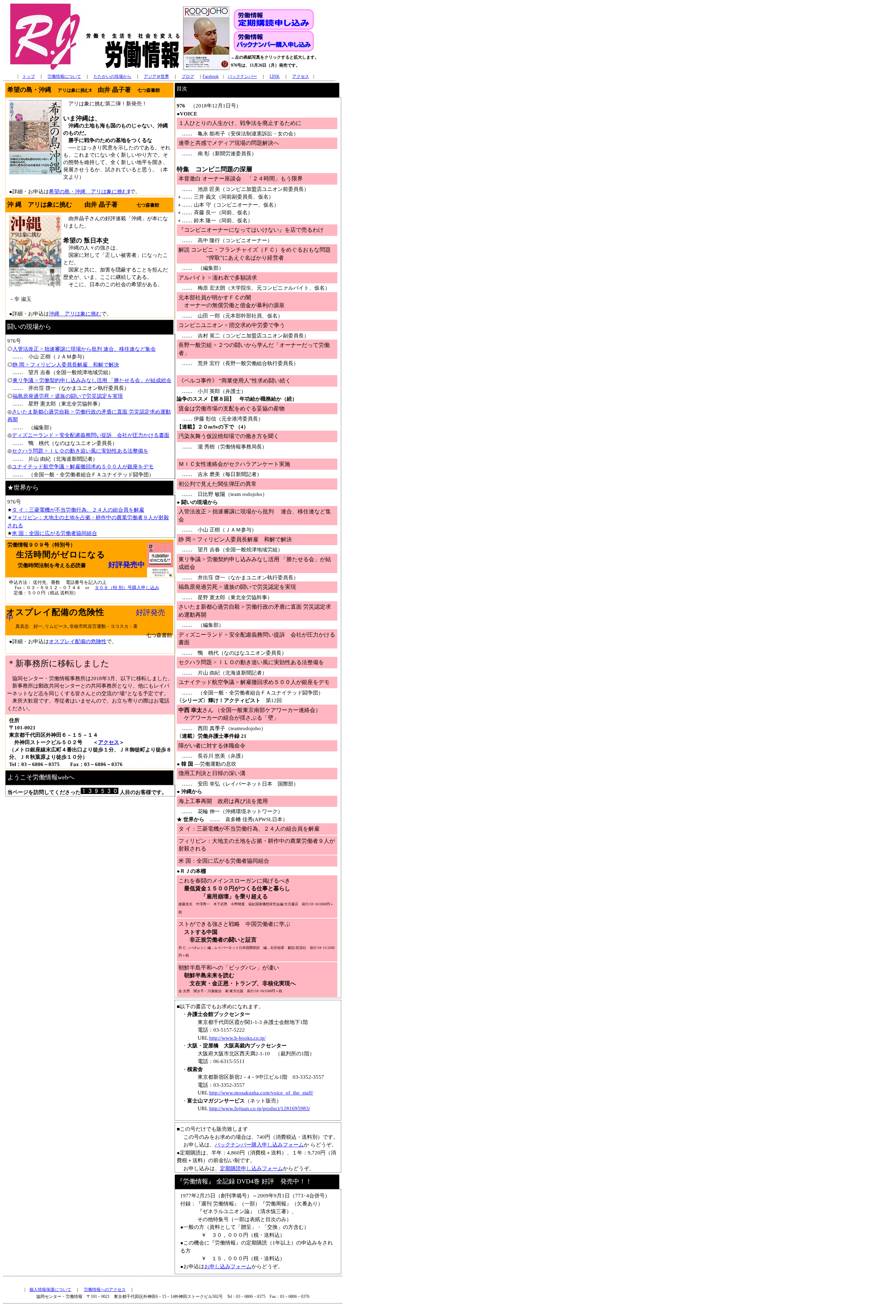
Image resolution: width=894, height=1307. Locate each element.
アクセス (300, 76)
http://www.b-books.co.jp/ (237, 1038)
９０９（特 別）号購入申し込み (127, 587)
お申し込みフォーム (227, 1266)
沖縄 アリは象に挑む (75, 314)
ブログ (188, 76)
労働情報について (64, 76)
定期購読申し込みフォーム (251, 1168)
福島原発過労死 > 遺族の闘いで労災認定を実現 (68, 396)
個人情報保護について (50, 1289)
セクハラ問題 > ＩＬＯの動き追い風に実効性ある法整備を (80, 451)
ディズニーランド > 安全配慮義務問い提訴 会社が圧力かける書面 (90, 435)
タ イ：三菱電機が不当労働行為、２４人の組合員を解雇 (78, 510)
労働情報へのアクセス (105, 1289)
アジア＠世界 (156, 76)
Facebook (211, 76)
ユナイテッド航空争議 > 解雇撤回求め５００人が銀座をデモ (83, 466)
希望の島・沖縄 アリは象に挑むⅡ (89, 191)
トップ (28, 76)
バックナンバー (242, 76)
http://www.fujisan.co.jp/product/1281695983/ (259, 1108)
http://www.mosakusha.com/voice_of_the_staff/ (261, 1093)
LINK (275, 76)
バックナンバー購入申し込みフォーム (259, 1145)
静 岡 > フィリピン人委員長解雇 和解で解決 (66, 364)
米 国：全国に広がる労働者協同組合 (54, 533)
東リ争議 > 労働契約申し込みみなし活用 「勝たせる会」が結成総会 (92, 380)
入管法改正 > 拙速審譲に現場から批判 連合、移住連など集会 (84, 349)
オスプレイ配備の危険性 (78, 641)
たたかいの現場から (112, 76)
